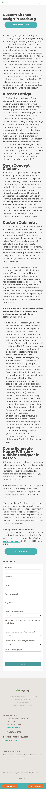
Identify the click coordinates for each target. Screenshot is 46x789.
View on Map (12, 728)
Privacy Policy (23, 778)
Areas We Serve (23, 702)
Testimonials (9, 741)
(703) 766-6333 (14, 732)
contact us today (11, 541)
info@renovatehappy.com (15, 737)
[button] (43, 3)
